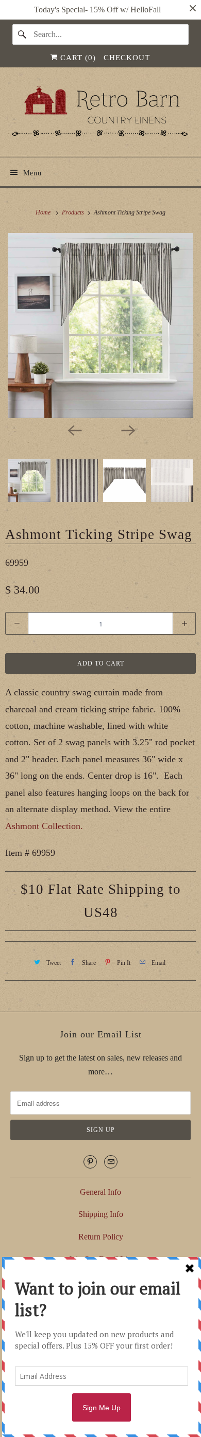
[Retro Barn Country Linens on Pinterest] (90, 1162)
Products (74, 212)
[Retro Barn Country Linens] (100, 115)
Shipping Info (100, 1214)
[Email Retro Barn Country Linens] (111, 1162)
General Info (100, 1192)
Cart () (77, 57)
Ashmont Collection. (44, 826)
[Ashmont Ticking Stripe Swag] (100, 325)
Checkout (127, 57)
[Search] (22, 34)
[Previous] (73, 429)
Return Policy (100, 1236)
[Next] (127, 429)
